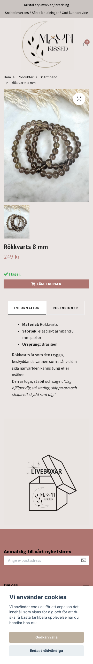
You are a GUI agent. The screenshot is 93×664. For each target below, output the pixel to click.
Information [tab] (27, 309)
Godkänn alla (46, 637)
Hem (7, 78)
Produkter (26, 78)
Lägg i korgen (49, 285)
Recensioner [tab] (65, 309)
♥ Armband (49, 78)
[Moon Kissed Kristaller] (47, 45)
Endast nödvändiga (46, 651)
